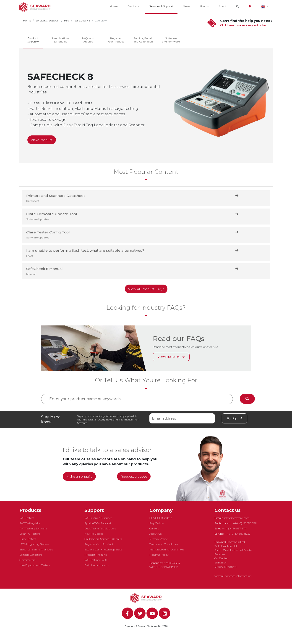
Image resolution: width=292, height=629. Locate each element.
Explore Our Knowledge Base (103, 549)
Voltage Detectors (30, 554)
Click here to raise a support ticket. (244, 25)
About (222, 6)
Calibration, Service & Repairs (103, 539)
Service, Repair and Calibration (143, 40)
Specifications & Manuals (60, 40)
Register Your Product (115, 40)
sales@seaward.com (237, 518)
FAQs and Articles (88, 40)
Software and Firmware (171, 40)
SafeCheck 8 (82, 20)
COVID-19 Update (160, 518)
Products (133, 6)
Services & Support (161, 6)
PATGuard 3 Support (98, 518)
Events (204, 6)
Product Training (95, 554)
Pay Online (156, 523)
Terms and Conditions (163, 544)
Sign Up (232, 418)
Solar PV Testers (29, 533)
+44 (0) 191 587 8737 (237, 533)
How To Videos (93, 533)
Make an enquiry (79, 476)
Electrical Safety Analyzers (36, 549)
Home (113, 6)
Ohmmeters (27, 560)
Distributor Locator (97, 565)
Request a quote (133, 476)
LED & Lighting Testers (34, 544)
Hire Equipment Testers (34, 565)
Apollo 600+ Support (97, 523)
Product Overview (33, 40)
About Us (155, 533)
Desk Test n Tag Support (100, 528)
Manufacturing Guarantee (166, 549)
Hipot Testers (27, 539)
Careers (154, 528)
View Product (41, 140)
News (186, 6)
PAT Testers (26, 518)
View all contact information (233, 576)
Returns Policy (158, 554)
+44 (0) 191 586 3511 (245, 523)
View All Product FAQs (146, 289)
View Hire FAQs (169, 357)
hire (66, 20)
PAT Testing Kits (29, 523)
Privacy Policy (158, 539)
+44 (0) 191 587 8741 (234, 528)
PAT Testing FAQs (95, 560)
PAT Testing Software (33, 528)
